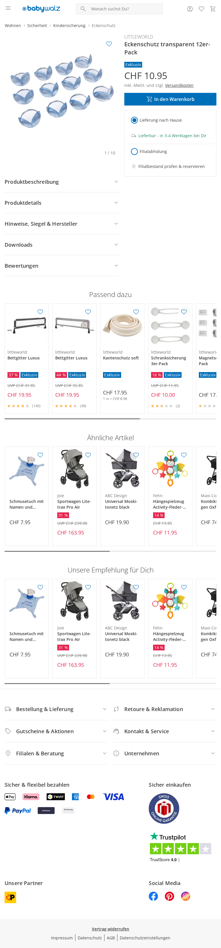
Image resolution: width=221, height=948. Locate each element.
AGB (111, 938)
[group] (62, 90)
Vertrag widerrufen (110, 929)
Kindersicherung (69, 25)
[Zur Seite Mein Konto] (189, 8)
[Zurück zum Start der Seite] (215, 907)
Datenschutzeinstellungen (145, 938)
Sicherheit (37, 25)
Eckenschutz (104, 25)
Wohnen (13, 25)
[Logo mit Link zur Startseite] (41, 8)
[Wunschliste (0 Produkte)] (201, 8)
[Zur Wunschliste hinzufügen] (109, 44)
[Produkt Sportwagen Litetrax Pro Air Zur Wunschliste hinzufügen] (88, 455)
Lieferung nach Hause (161, 120)
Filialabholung (153, 151)
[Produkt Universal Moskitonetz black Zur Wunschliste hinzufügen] (136, 455)
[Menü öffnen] (8, 9)
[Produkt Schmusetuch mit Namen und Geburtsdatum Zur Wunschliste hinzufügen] (40, 455)
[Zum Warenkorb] (212, 8)
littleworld (138, 37)
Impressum (62, 938)
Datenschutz (90, 938)
